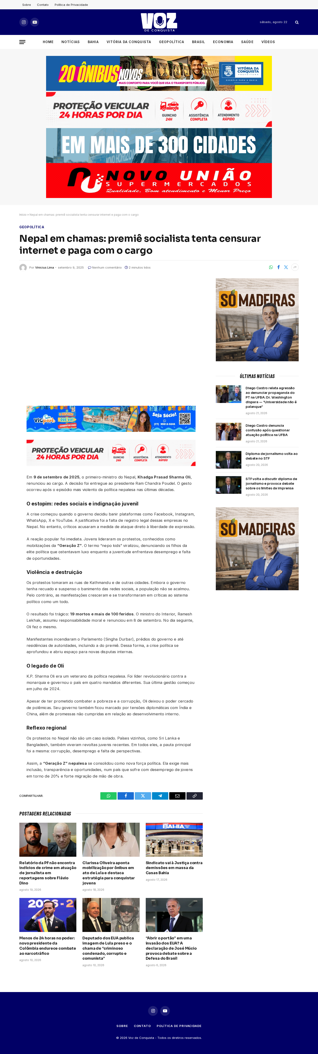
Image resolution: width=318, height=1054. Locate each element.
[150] (111, 430)
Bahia (93, 42)
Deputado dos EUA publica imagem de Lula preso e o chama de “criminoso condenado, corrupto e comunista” (108, 948)
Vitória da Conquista (129, 42)
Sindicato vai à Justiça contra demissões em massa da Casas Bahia (174, 868)
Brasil (198, 42)
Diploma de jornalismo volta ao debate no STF (272, 456)
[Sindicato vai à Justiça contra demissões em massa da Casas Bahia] (174, 840)
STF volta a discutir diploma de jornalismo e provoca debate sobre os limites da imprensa (271, 483)
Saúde (247, 42)
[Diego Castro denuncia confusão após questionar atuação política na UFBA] (228, 431)
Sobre (26, 5)
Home (48, 42)
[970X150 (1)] (159, 90)
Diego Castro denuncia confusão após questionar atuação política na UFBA (268, 430)
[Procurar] (296, 22)
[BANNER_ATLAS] (159, 126)
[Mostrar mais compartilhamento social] (295, 267)
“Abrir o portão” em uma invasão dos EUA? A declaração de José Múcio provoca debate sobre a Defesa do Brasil (171, 948)
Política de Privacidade (71, 5)
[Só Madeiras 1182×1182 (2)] (257, 360)
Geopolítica (171, 42)
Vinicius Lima (44, 267)
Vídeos (268, 42)
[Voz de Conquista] (159, 22)
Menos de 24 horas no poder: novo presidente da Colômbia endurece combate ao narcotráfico (47, 946)
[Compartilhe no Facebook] (278, 267)
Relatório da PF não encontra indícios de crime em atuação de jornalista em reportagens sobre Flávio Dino (47, 873)
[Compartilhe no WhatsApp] (270, 267)
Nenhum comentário (107, 267)
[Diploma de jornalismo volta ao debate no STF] (228, 460)
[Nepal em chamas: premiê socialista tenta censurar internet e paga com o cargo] (111, 338)
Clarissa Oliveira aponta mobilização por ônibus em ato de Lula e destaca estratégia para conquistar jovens (108, 873)
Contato (43, 5)
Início (23, 214)
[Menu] (22, 42)
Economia (223, 42)
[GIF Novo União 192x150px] (159, 180)
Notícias (70, 42)
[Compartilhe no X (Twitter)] (285, 267)
